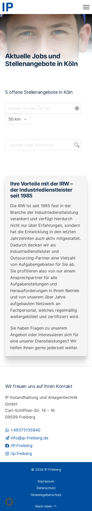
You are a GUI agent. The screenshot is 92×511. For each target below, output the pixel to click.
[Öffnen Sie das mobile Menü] (86, 7)
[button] (9, 502)
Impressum (46, 481)
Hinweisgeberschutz (46, 495)
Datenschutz (46, 488)
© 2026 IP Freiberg (46, 469)
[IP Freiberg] (8, 7)
